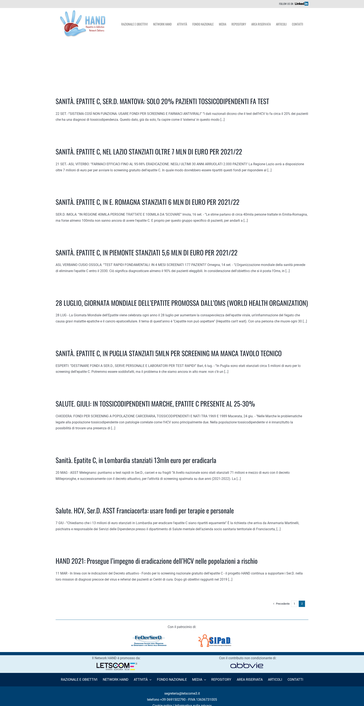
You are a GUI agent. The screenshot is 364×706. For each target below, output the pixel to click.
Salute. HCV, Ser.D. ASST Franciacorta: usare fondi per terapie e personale (145, 510)
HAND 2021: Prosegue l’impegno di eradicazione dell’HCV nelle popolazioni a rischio (157, 561)
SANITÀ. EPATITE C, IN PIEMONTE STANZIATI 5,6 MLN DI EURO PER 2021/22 (146, 252)
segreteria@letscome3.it (182, 693)
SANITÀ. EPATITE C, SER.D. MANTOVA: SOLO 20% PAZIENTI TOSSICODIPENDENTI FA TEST (162, 101)
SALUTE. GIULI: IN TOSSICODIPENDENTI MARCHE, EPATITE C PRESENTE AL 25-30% (155, 403)
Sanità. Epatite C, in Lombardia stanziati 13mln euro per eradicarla (136, 460)
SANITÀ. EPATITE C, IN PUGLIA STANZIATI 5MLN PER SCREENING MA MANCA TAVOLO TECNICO (169, 353)
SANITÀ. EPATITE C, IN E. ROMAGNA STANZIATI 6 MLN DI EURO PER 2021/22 (147, 202)
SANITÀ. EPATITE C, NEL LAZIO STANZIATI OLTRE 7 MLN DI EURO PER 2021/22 (149, 151)
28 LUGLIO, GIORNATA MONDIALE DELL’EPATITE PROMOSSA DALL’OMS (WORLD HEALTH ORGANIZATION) (182, 303)
